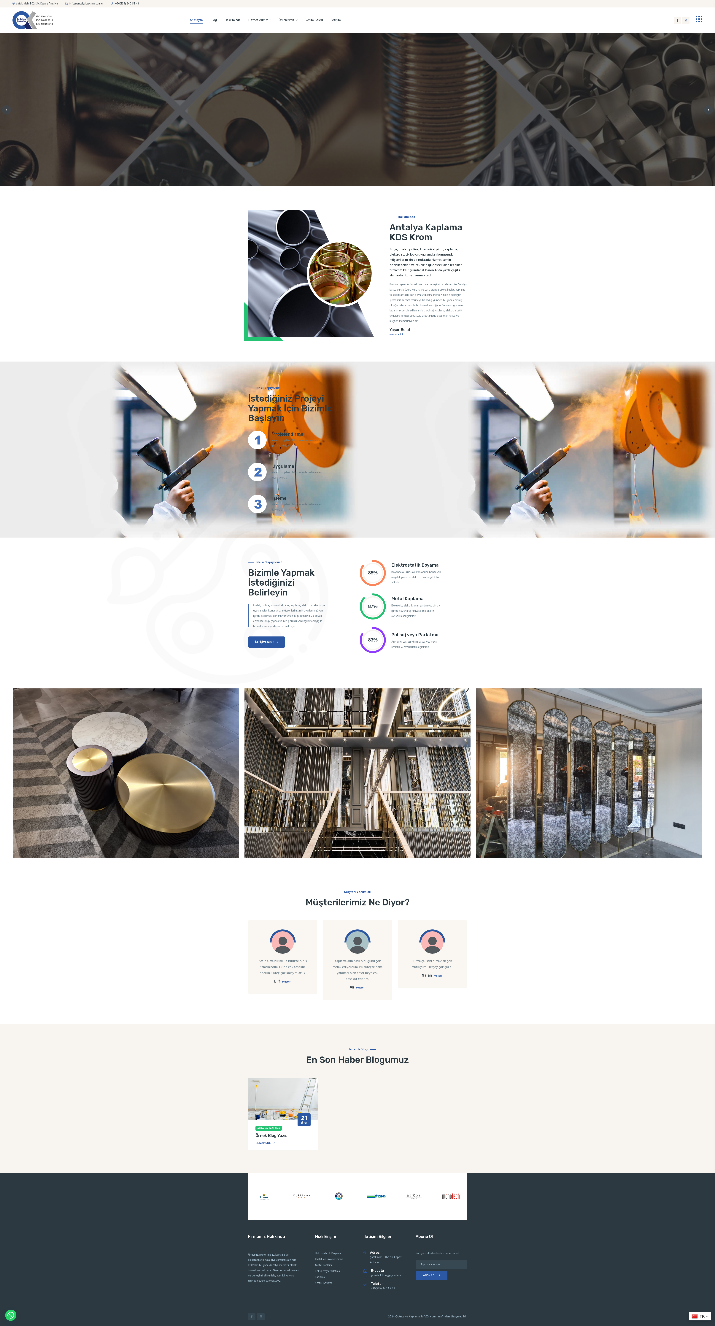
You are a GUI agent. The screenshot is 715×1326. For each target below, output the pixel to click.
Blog (214, 20)
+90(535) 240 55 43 (126, 3)
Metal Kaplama (324, 1265)
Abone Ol (429, 1275)
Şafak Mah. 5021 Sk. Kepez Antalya (36, 3)
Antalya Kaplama (268, 1128)
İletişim (336, 20)
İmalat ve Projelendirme (329, 1259)
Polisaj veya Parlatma (327, 1271)
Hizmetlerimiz (258, 20)
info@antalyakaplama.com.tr (86, 3)
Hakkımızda (233, 20)
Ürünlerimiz (287, 20)
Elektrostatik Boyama (328, 1253)
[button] (6, 110)
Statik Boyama (323, 1283)
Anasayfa (196, 20)
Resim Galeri (314, 20)
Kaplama (320, 1277)
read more (263, 1143)
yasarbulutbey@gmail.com (386, 1275)
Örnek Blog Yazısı (271, 1135)
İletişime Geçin (265, 642)
